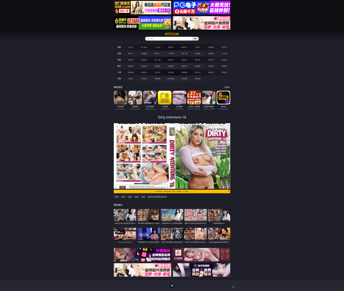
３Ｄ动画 (171, 54)
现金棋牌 (211, 47)
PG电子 (130, 47)
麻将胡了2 (184, 47)
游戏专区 (171, 47)
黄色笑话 (211, 72)
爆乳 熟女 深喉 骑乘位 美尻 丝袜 (157, 197)
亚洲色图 (144, 66)
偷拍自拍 (144, 60)
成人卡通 (157, 60)
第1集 (116, 197)
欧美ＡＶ (157, 54)
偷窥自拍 (131, 66)
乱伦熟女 (211, 60)
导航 (119, 78)
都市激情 (131, 72)
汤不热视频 (170, 79)
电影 (119, 60)
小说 (119, 72)
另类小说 (197, 72)
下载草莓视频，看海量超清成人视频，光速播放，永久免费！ (172, 191)
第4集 (136, 197)
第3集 (130, 197)
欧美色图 (157, 66)
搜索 (195, 39)
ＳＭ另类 (224, 54)
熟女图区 (211, 66)
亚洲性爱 (131, 60)
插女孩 (131, 79)
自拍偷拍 (144, 54)
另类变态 (224, 60)
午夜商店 (144, 79)
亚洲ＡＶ (131, 54)
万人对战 (157, 47)
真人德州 (144, 47)
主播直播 (211, 54)
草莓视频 (157, 79)
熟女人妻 (184, 54)
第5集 (143, 197)
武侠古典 (171, 72)
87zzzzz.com (172, 34)
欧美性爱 (171, 60)
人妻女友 (157, 72)
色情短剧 (197, 79)
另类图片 (224, 66)
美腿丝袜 (184, 66)
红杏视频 (184, 79)
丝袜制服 (197, 54)
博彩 (119, 47)
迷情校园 (184, 72)
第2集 (123, 197)
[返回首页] (233, 287)
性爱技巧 (224, 72)
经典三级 (197, 60)
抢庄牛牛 (224, 47)
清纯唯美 (197, 66)
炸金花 (197, 47)
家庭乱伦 (144, 72)
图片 (119, 66)
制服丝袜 (184, 60)
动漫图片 (171, 66)
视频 (119, 53)
